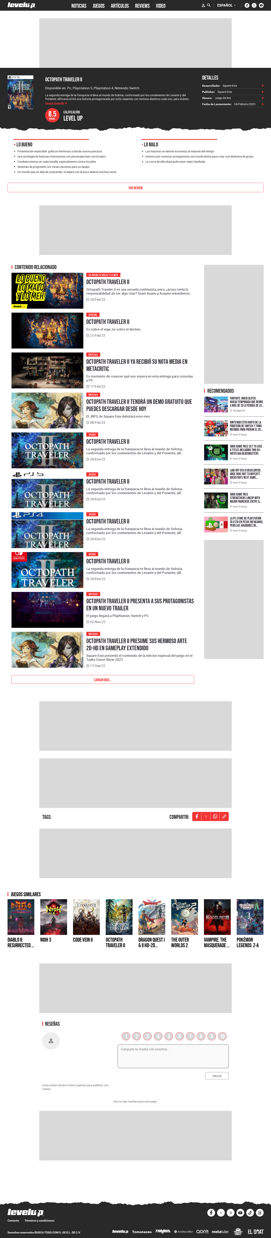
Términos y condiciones (39, 1220)
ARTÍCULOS (120, 5)
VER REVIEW (136, 187)
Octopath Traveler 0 (115, 942)
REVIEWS (142, 5)
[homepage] (22, 5)
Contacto (13, 1220)
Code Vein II (83, 939)
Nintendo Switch (127, 88)
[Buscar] (209, 5)
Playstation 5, (83, 88)
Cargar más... (103, 679)
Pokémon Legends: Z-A (248, 942)
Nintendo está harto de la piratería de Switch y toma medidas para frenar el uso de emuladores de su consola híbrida (246, 429)
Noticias (93, 354)
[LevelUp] (120, 1232)
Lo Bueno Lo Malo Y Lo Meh (103, 274)
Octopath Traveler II (63, 79)
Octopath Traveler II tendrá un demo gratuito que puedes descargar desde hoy (139, 405)
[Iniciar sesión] (203, 5)
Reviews (93, 314)
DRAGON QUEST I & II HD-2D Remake (151, 945)
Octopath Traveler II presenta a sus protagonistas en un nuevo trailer (140, 604)
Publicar (216, 1076)
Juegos (92, 434)
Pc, (70, 88)
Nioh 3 (45, 939)
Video (160, 5)
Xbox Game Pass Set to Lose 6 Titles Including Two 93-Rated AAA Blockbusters (246, 450)
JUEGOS (99, 5)
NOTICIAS (78, 5)
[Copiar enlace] (224, 816)
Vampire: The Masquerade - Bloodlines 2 (216, 945)
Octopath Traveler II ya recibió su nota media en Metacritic (136, 365)
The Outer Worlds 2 (180, 942)
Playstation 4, (104, 88)
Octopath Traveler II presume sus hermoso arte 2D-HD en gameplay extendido (136, 644)
